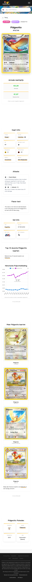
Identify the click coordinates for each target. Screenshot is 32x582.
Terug (5, 18)
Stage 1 (7, 137)
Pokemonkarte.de (23, 575)
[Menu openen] (29, 3)
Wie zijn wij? (15, 558)
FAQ (9, 558)
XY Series (6, 21)
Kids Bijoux (20, 577)
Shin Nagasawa (22, 159)
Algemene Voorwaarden (23, 555)
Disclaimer (13, 555)
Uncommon (8, 159)
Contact (21, 558)
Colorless (21, 137)
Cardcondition (12, 577)
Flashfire (15, 21)
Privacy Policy (6, 555)
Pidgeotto (7, 258)
